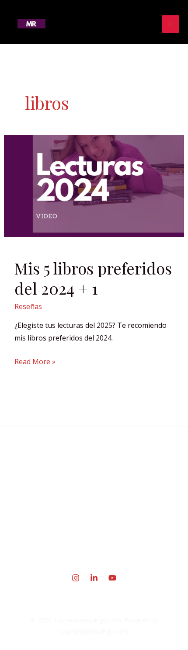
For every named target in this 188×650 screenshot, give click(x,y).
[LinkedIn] (94, 578)
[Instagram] (76, 578)
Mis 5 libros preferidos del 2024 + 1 (93, 278)
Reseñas (28, 306)
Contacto (94, 546)
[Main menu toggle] (170, 24)
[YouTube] (112, 578)
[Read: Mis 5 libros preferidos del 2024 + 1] (94, 185)
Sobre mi (94, 507)
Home (94, 488)
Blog (94, 526)
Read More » (35, 360)
